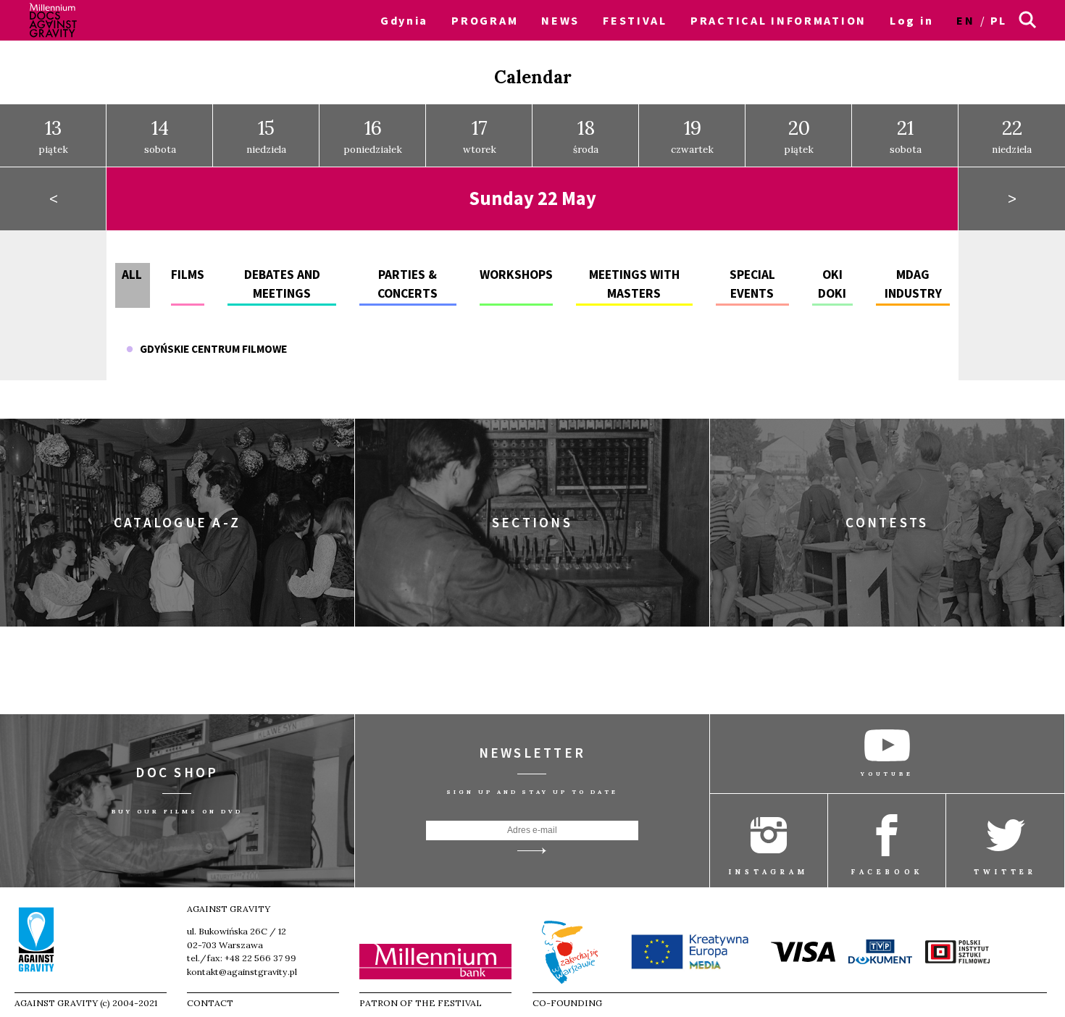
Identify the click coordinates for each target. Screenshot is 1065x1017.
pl (998, 20)
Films (187, 274)
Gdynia (404, 20)
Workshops (516, 274)
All (132, 274)
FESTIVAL (635, 20)
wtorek (479, 135)
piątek (53, 135)
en (965, 20)
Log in (911, 20)
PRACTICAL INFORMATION (778, 20)
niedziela (266, 135)
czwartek (692, 135)
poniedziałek (372, 135)
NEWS (560, 20)
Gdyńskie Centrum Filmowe (210, 349)
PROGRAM (484, 20)
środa (585, 135)
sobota (160, 135)
